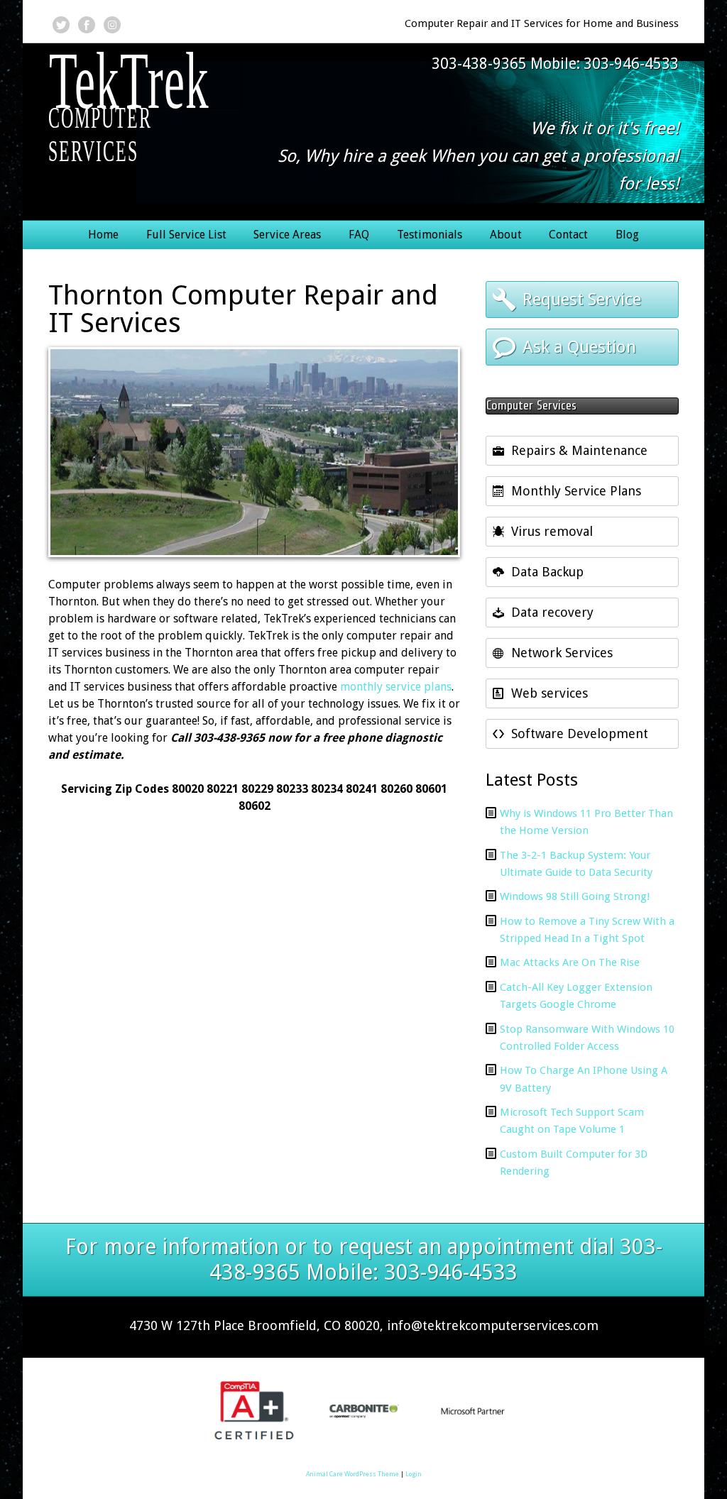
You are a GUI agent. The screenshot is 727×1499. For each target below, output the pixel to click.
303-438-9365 (479, 63)
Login (413, 1474)
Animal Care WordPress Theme (352, 1474)
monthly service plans (396, 686)
